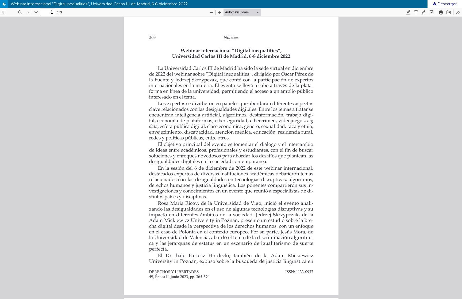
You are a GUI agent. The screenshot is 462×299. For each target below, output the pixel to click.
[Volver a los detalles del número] (4, 4)
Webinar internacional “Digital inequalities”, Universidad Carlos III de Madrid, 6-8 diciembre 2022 (99, 4)
